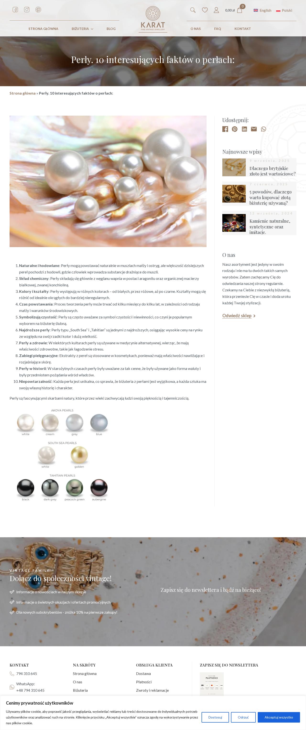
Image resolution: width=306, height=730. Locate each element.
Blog (111, 29)
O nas (196, 29)
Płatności (144, 681)
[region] (153, 713)
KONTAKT (243, 29)
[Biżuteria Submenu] (93, 29)
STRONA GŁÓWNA (43, 29)
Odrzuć (243, 717)
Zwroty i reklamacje (152, 690)
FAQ (217, 29)
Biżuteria (80, 29)
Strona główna (23, 93)
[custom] (15, 9)
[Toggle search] (193, 10)
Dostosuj (215, 717)
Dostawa (143, 673)
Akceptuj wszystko (279, 717)
